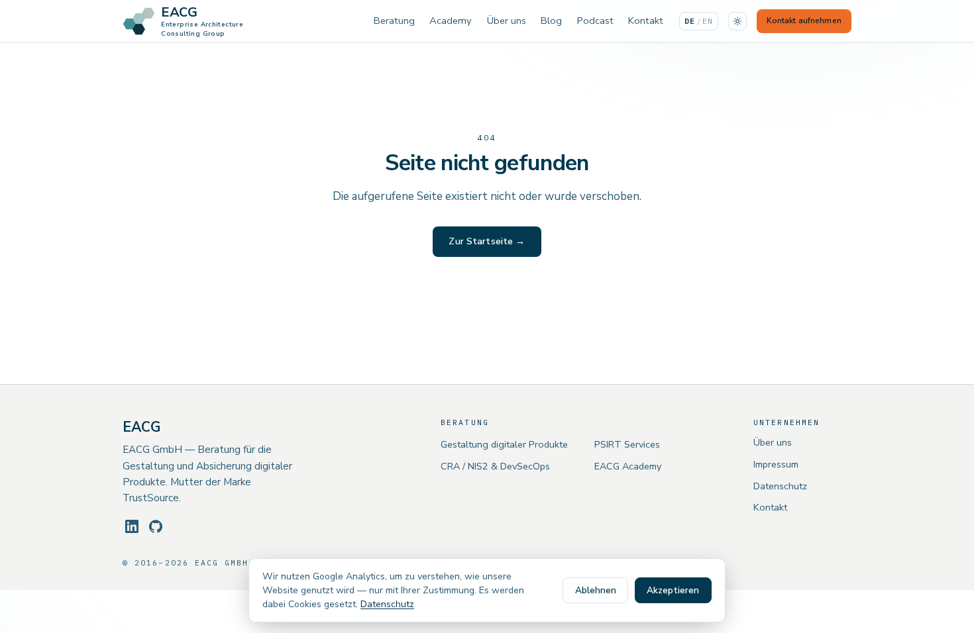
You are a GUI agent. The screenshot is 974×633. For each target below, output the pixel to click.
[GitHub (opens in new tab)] (155, 526)
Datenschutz (780, 486)
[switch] (737, 21)
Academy (450, 20)
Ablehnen (595, 590)
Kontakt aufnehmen (804, 20)
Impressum (775, 464)
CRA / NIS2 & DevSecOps (495, 466)
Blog (551, 20)
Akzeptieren (673, 590)
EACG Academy (627, 466)
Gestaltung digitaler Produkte (504, 444)
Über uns (506, 20)
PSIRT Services (627, 444)
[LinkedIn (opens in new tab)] (132, 526)
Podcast (595, 20)
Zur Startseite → (487, 241)
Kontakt (645, 20)
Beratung (394, 20)
